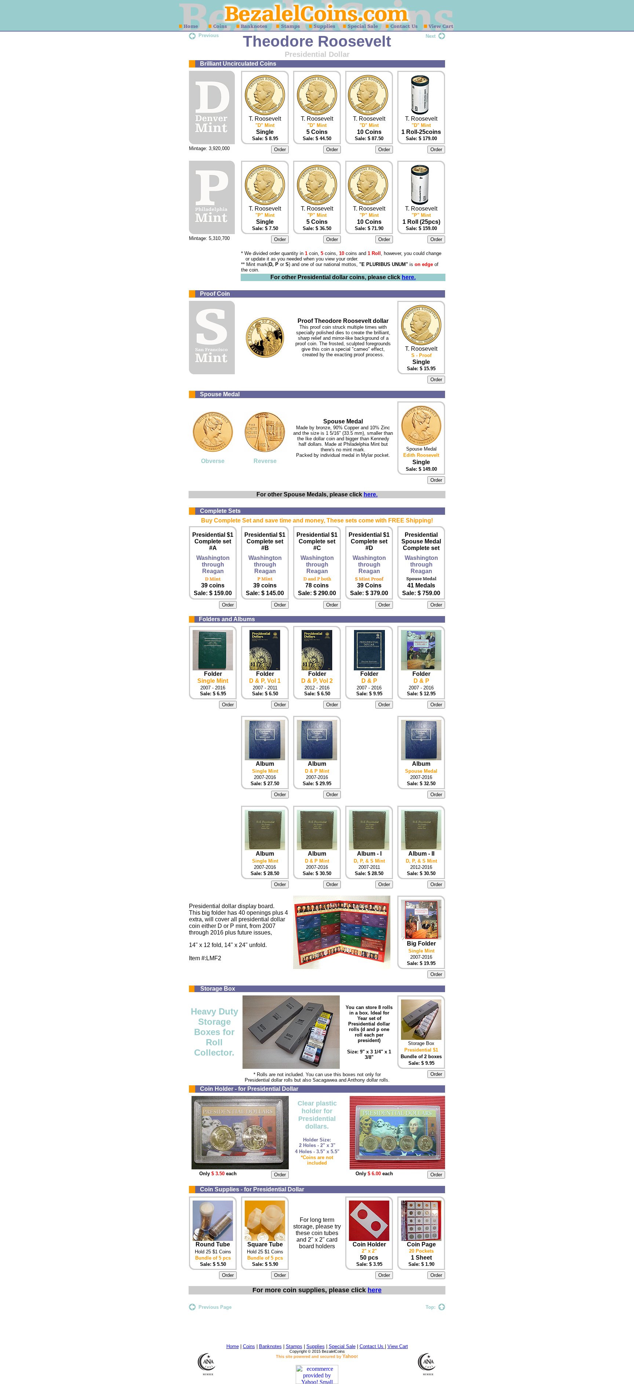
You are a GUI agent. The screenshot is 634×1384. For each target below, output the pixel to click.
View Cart (397, 1346)
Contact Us (372, 1346)
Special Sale (342, 1346)
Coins (249, 1346)
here (375, 1290)
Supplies (315, 1346)
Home (232, 1346)
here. (409, 277)
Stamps (294, 1346)
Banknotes (270, 1346)
